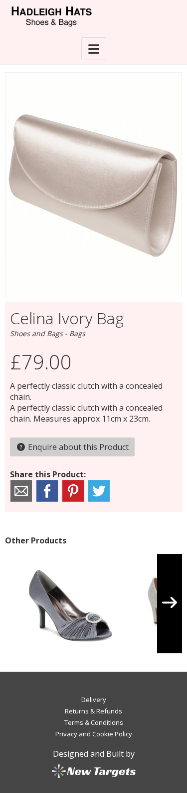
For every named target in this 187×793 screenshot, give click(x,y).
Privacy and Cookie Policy (93, 733)
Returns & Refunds (93, 710)
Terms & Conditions (93, 722)
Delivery (93, 699)
